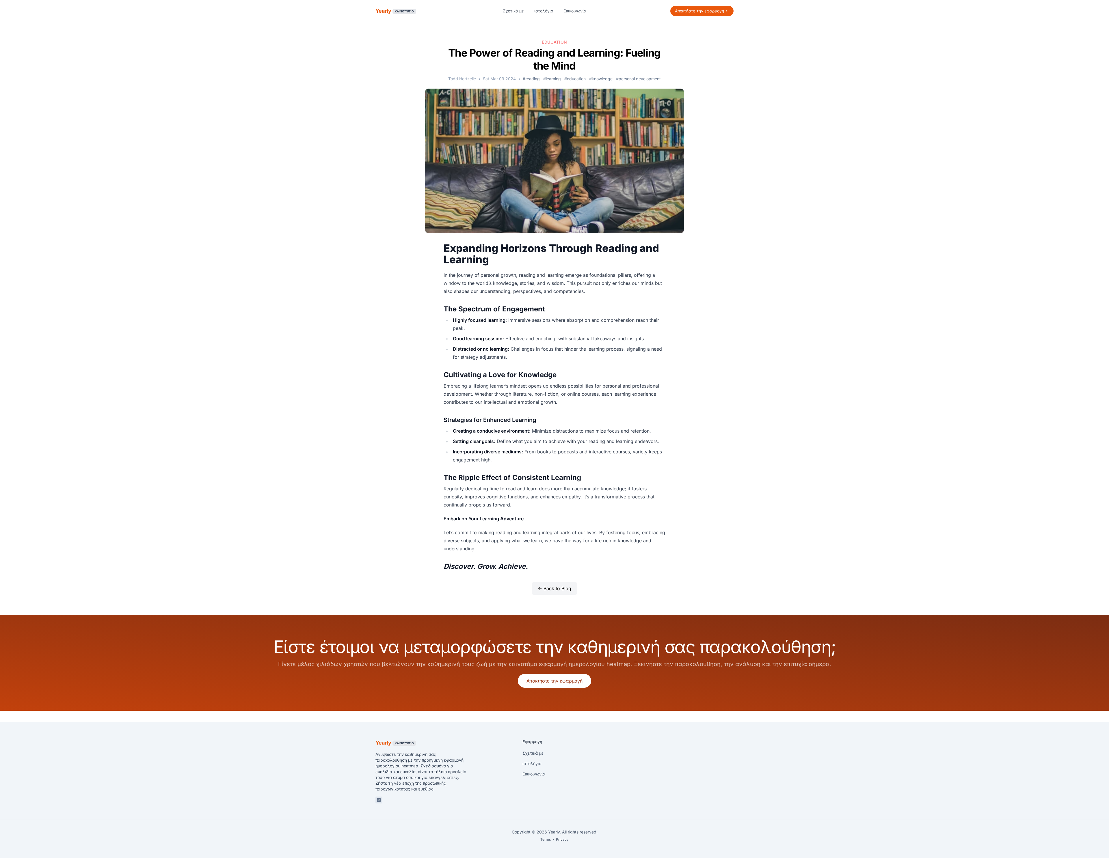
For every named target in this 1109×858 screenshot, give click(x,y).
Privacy (562, 839)
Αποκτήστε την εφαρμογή (554, 681)
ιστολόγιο (543, 10)
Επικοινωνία (574, 10)
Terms (545, 839)
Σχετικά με (513, 10)
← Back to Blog (554, 588)
